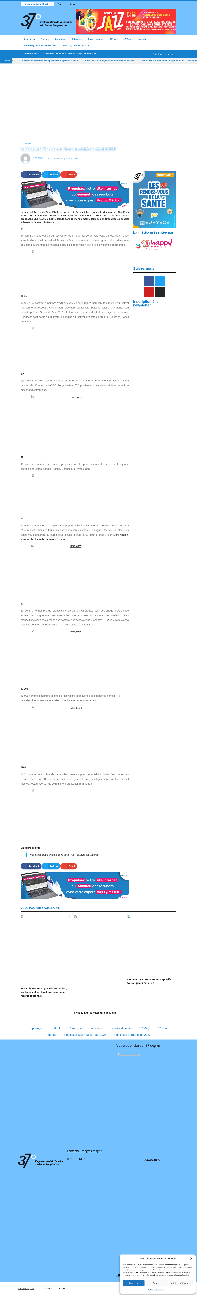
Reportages (29, 39)
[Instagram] (174, 4)
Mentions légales (26, 1288)
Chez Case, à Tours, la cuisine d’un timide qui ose (93, 60)
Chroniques (60, 39)
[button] (191, 1258)
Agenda (142, 39)
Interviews (77, 39)
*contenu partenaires (164, 54)
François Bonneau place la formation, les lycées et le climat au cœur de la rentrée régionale (44, 992)
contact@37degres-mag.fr (84, 1151)
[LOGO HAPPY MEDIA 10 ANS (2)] (154, 244)
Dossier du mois (96, 39)
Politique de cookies (156, 1290)
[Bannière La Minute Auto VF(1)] (154, 199)
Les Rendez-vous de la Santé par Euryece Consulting (70, 53)
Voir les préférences (181, 1283)
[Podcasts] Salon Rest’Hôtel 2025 (40, 45)
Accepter (133, 1283)
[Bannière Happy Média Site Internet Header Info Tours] (75, 194)
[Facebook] (159, 4)
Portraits (45, 39)
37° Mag (114, 39)
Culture (28, 143)
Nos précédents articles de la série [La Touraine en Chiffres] (64, 854)
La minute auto (31, 53)
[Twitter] (164, 4)
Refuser (157, 1283)
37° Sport (128, 39)
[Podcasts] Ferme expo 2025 (75, 45)
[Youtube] (169, 4)
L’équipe (60, 4)
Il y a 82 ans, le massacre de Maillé (95, 1012)
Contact (73, 4)
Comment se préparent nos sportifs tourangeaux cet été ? (32, 60)
